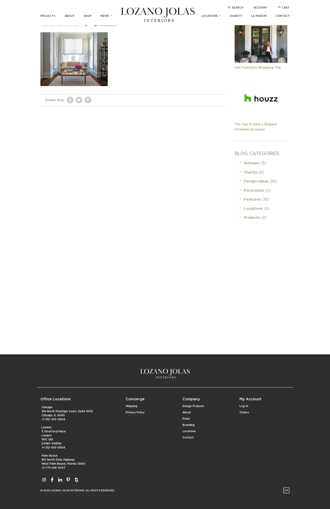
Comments (107, 25)
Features (252, 199)
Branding (189, 425)
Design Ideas (256, 181)
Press (186, 418)
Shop (88, 16)
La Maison (259, 16)
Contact (283, 16)
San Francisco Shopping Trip (258, 67)
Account (260, 7)
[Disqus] (133, 164)
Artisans (251, 163)
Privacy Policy (135, 412)
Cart (284, 7)
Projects (47, 16)
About (69, 16)
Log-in (244, 406)
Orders (244, 412)
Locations (210, 16)
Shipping (131, 406)
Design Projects (193, 406)
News (105, 16)
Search (237, 7)
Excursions (254, 190)
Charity (236, 16)
